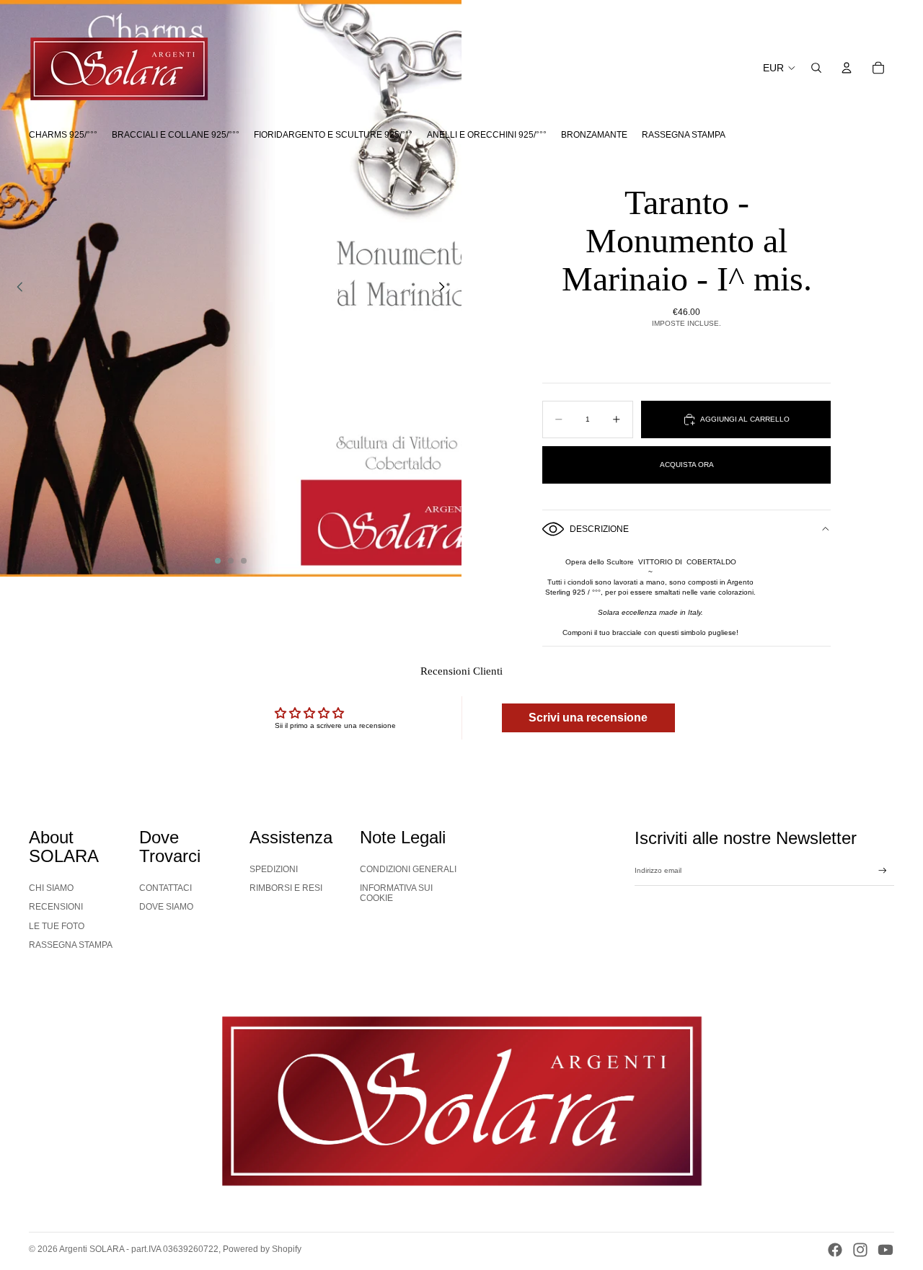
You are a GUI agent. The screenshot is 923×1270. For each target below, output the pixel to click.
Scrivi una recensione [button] (588, 717)
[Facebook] (835, 1249)
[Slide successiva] (446, 288)
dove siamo (166, 907)
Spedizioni (273, 869)
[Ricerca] (816, 68)
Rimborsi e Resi (285, 888)
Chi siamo (51, 888)
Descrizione (599, 529)
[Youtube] (885, 1249)
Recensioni (56, 907)
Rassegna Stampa (70, 945)
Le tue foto (56, 926)
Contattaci (165, 888)
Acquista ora (687, 465)
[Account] (846, 68)
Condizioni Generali (408, 869)
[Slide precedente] (16, 288)
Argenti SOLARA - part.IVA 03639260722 (138, 1249)
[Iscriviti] (882, 870)
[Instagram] (860, 1249)
